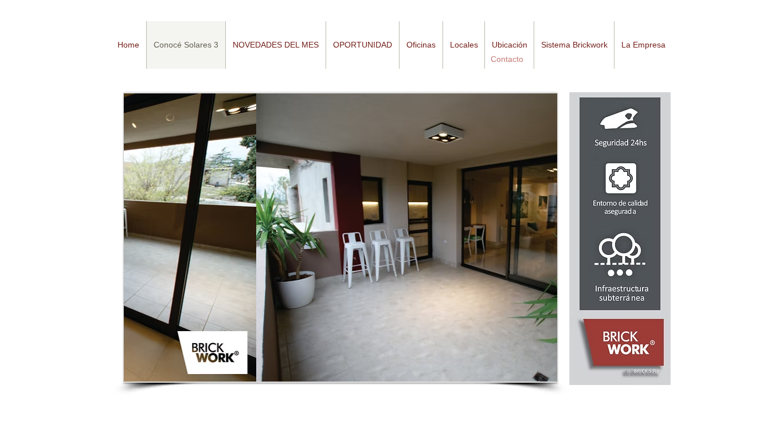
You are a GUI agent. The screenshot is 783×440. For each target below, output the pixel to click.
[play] (529, 372)
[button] (275, 45)
